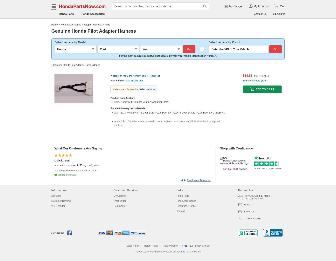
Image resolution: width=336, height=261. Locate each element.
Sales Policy (132, 245)
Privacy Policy (170, 245)
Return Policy (151, 245)
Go (189, 49)
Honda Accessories (93, 13)
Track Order (120, 201)
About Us (56, 196)
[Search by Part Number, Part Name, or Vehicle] (205, 6)
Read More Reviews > (199, 180)
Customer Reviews (61, 201)
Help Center (278, 13)
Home (54, 24)
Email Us (249, 204)
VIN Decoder (58, 206)
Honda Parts (66, 13)
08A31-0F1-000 (134, 80)
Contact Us (260, 13)
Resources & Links (186, 206)
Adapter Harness (93, 24)
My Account (120, 196)
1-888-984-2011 (252, 218)
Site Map (180, 211)
